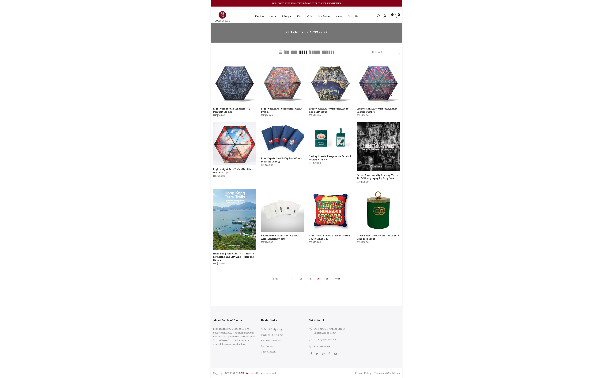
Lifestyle (286, 16)
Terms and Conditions (387, 373)
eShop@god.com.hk (325, 339)
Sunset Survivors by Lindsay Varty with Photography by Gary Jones (377, 177)
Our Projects (268, 346)
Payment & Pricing (272, 334)
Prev (275, 278)
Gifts (309, 16)
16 (327, 278)
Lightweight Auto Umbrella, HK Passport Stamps (231, 110)
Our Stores (324, 16)
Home (272, 16)
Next (337, 278)
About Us (353, 16)
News (339, 16)
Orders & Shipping (271, 329)
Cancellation (268, 351)
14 (309, 278)
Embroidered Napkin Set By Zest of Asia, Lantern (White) (281, 237)
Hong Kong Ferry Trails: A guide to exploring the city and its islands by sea (233, 256)
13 (301, 278)
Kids (299, 16)
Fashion (259, 16)
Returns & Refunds (271, 340)
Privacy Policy (363, 373)
